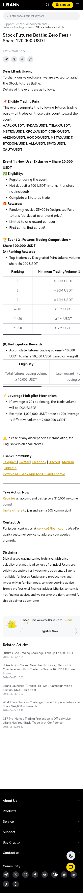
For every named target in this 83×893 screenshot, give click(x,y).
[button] (70, 867)
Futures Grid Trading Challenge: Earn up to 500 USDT (38, 653)
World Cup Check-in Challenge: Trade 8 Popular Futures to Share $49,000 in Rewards (41, 704)
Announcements (37, 24)
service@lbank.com (51, 528)
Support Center (13, 24)
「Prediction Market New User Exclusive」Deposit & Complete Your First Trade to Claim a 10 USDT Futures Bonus (39, 669)
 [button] (76, 16)
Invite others (12, 510)
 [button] (47, 5)
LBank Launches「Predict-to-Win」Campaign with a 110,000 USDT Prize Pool (38, 687)
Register (9, 498)
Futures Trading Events (18, 27)
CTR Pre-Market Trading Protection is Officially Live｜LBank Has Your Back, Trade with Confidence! (38, 720)
